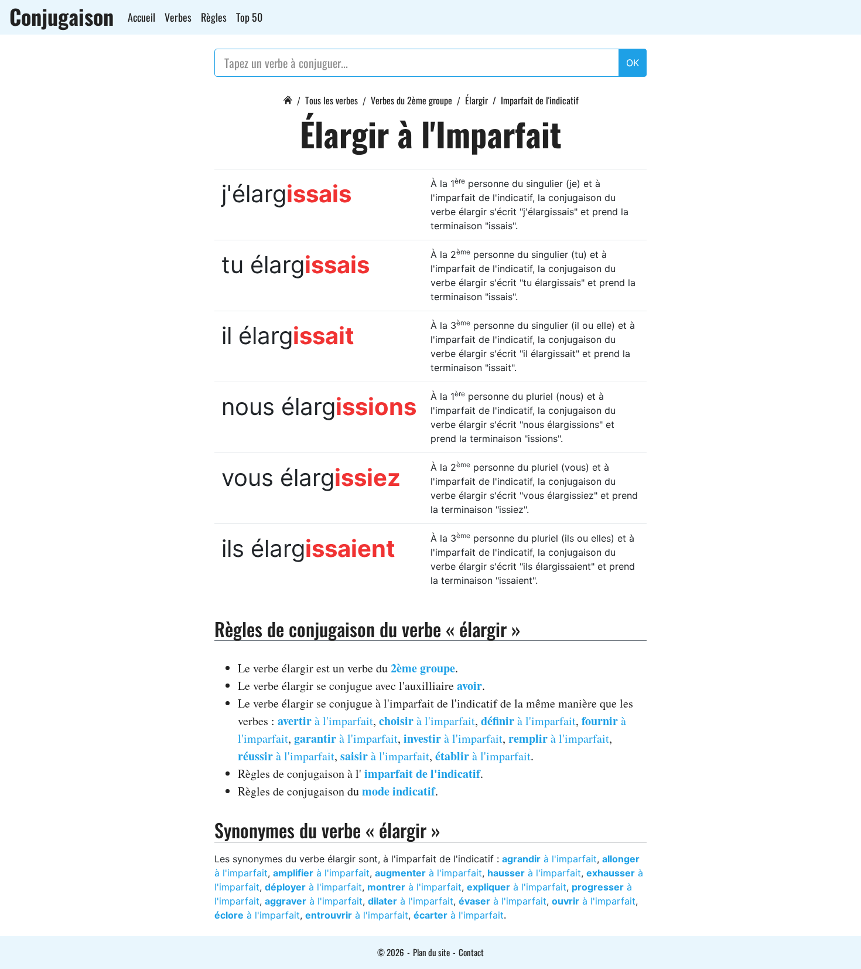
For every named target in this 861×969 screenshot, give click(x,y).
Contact (471, 952)
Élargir (476, 100)
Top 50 (249, 17)
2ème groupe (423, 667)
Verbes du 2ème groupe (411, 100)
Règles (214, 17)
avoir (469, 685)
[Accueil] (287, 98)
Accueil (141, 17)
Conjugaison (61, 16)
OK (632, 63)
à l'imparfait (325, 721)
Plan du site (431, 952)
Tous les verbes (331, 100)
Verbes (178, 17)
